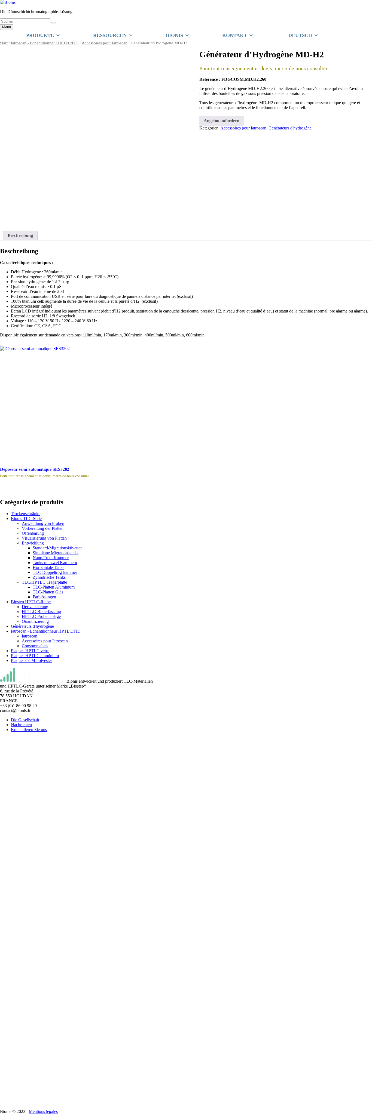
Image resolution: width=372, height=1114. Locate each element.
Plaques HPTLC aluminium (35, 655)
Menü (6, 27)
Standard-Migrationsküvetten (58, 548)
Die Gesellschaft (25, 719)
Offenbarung (33, 533)
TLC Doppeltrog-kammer (55, 572)
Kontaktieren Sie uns (29, 729)
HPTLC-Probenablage (41, 616)
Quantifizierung (35, 621)
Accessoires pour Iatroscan (104, 43)
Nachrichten (21, 724)
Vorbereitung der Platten (42, 528)
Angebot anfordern (221, 120)
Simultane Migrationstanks (55, 552)
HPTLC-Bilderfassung (41, 611)
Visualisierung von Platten (44, 538)
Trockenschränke (25, 513)
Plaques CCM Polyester (31, 660)
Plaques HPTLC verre (30, 650)
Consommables (35, 645)
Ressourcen (110, 35)
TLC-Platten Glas (48, 592)
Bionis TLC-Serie (26, 518)
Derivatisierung (35, 606)
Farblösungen (44, 597)
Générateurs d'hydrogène (290, 128)
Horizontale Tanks (48, 567)
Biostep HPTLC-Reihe (31, 601)
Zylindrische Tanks (49, 577)
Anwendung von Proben (43, 523)
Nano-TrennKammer (51, 557)
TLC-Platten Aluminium (54, 587)
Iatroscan (29, 636)
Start (4, 43)
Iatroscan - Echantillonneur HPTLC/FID (44, 43)
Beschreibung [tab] (20, 235)
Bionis (174, 35)
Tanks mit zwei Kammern (55, 562)
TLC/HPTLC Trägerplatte (44, 582)
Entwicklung (33, 543)
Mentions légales (43, 1111)
